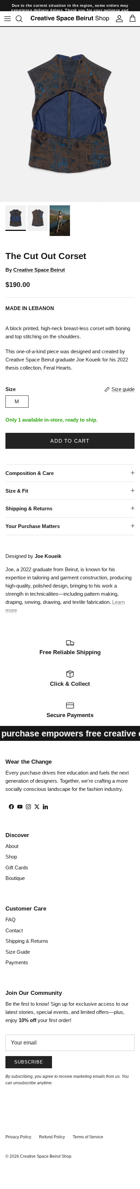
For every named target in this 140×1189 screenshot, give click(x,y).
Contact (14, 930)
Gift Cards (16, 867)
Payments (16, 962)
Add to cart (69, 441)
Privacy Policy (18, 1137)
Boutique (15, 878)
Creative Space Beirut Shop (45, 1156)
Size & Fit (16, 491)
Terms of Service (88, 1137)
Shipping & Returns (28, 508)
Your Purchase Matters (32, 526)
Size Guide (17, 952)
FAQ (10, 919)
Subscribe (28, 1062)
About (11, 846)
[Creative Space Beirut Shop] (70, 19)
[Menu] (7, 18)
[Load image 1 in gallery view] (70, 114)
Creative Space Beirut (39, 270)
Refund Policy (52, 1137)
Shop (11, 857)
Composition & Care (29, 473)
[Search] (22, 18)
